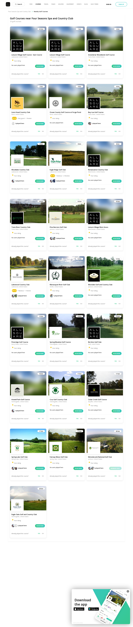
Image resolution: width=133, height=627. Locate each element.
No (43, 74)
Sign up (121, 4)
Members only (115, 468)
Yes (39, 74)
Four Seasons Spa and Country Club (19, 11)
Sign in (108, 4)
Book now (40, 66)
